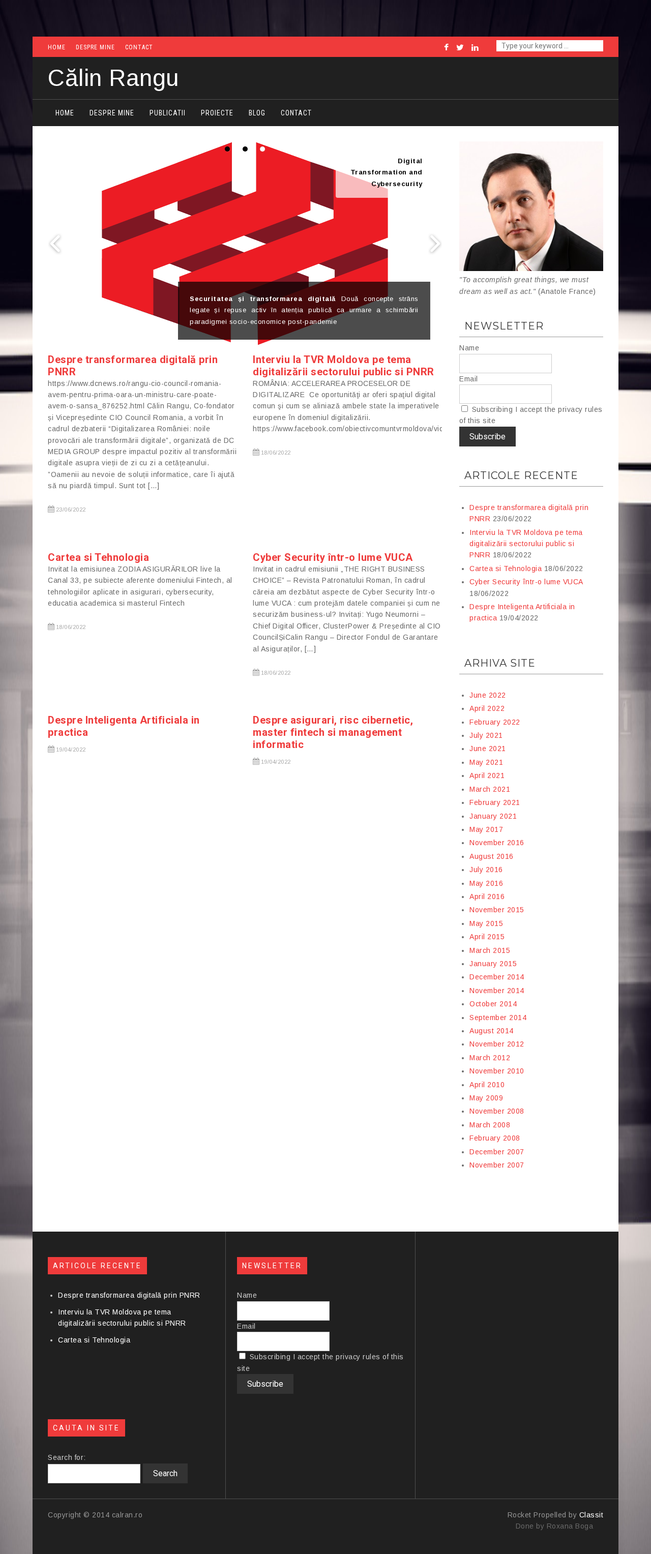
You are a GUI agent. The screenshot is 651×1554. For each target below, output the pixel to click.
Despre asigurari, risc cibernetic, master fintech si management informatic (333, 732)
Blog (257, 113)
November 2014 (496, 991)
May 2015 (486, 923)
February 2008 (494, 1138)
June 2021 (487, 748)
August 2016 (491, 856)
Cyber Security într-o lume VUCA (333, 557)
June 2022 (487, 695)
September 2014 (497, 1017)
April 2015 (487, 937)
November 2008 (496, 1111)
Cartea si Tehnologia (98, 557)
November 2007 (496, 1165)
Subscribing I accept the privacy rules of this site (531, 415)
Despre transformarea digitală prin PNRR (129, 1295)
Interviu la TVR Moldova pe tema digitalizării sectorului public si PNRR (343, 365)
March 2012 (489, 1058)
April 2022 (487, 708)
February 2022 (494, 722)
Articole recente (521, 475)
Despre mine (95, 47)
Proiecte (217, 113)
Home (57, 47)
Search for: (67, 1457)
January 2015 (493, 964)
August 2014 (491, 1031)
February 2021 (494, 802)
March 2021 (489, 789)
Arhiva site (500, 663)
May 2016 (486, 883)
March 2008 (489, 1125)
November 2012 (496, 1044)
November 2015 (496, 910)
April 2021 (487, 775)
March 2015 (489, 950)
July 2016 (486, 869)
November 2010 (496, 1071)
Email (468, 379)
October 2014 (493, 1004)
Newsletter (504, 326)
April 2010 (487, 1085)
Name (469, 348)
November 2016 (496, 843)
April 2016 (487, 896)
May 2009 (486, 1098)
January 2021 (493, 816)
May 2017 (486, 829)
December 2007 (496, 1152)
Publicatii (168, 113)
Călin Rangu (113, 77)
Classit (591, 1515)
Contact (139, 47)
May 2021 (486, 762)
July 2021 (486, 735)
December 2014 (496, 977)
